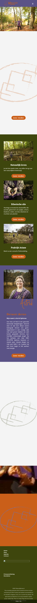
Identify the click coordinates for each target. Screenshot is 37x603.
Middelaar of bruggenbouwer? (14, 381)
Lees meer (8, 399)
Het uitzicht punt (10, 436)
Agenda (6, 554)
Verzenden (27, 537)
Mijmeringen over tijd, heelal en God (16, 411)
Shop (5, 552)
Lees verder (18, 118)
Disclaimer (7, 576)
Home (5, 550)
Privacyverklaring (9, 574)
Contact (6, 556)
